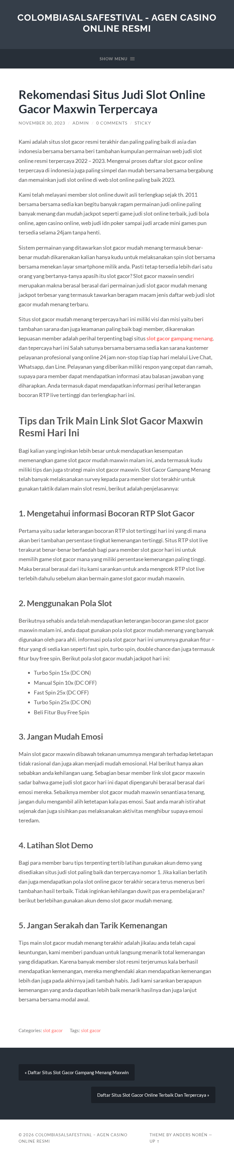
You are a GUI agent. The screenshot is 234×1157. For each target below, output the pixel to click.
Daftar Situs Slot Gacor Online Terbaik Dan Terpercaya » (153, 1095)
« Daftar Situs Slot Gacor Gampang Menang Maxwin (77, 1072)
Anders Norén (190, 1134)
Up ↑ (155, 1141)
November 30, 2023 (42, 123)
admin (81, 123)
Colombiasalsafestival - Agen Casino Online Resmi (117, 23)
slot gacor (53, 1030)
